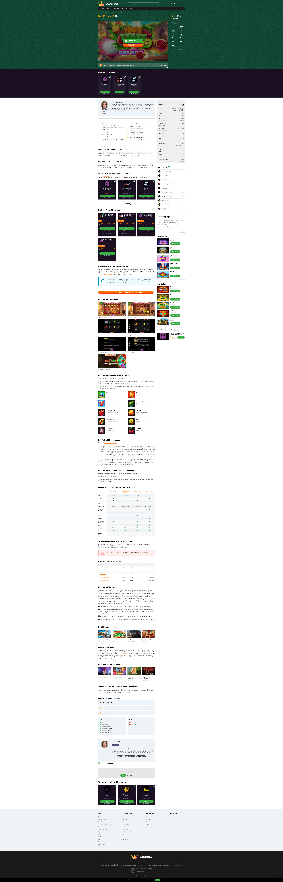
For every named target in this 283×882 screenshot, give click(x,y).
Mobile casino (125, 824)
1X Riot (101, 571)
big (100, 220)
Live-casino (125, 827)
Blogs (171, 817)
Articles (124, 8)
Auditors (124, 842)
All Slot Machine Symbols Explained (166, 229)
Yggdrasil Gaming (146, 680)
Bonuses (116, 8)
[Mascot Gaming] (182, 105)
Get (107, 228)
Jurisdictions (125, 837)
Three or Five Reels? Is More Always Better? (168, 222)
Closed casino (101, 822)
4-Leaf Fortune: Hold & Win (176, 318)
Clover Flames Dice (174, 302)
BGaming (172, 240)
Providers (100, 842)
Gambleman (172, 294)
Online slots (101, 827)
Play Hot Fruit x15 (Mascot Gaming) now (126, 292)
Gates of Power (173, 263)
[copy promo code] (106, 89)
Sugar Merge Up (173, 255)
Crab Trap (172, 271)
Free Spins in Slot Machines (164, 227)
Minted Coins (149, 491)
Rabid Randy (137, 491)
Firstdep (120, 220)
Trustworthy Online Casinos (105, 824)
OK (157, 879)
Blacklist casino (102, 819)
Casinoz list (106, 176)
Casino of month (126, 817)
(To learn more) (151, 879)
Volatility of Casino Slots (163, 224)
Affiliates (148, 827)
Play (105, 92)
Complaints (125, 829)
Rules (99, 834)
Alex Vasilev (110, 763)
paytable (113, 606)
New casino (101, 817)
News (131, 8)
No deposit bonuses (103, 837)
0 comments (175, 18)
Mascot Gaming (101, 641)
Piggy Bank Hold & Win (175, 239)
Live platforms (125, 847)
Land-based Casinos (127, 832)
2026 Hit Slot (173, 310)
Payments (124, 819)
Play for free (175, 243)
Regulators (125, 839)
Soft (123, 834)
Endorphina (172, 288)
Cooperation (149, 817)
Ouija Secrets (103, 574)
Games (109, 8)
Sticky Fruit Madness (104, 577)
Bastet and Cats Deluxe (105, 567)
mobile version (124, 653)
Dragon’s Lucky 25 (104, 580)
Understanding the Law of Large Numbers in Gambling (170, 220)
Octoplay (171, 320)
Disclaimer (149, 819)
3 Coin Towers (173, 286)
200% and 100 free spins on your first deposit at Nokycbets (177, 334)
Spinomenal (130, 680)
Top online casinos (102, 832)
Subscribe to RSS (141, 876)
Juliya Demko (104, 112)
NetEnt (171, 272)
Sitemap (124, 844)
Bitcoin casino (125, 822)
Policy (147, 822)
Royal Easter (173, 247)
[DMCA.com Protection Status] (140, 872)
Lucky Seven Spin (125, 491)
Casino (102, 8)
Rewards (100, 839)
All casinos (127, 203)
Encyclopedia (101, 844)
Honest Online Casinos (104, 829)
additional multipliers (108, 274)
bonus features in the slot (110, 443)
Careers (148, 824)
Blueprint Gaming (117, 678)
